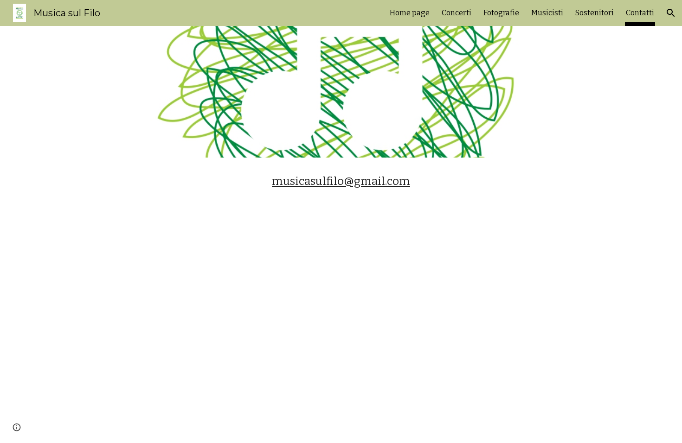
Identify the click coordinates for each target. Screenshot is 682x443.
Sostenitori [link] (594, 12)
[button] (671, 13)
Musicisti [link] (547, 12)
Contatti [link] (640, 12)
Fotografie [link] (501, 12)
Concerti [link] (456, 12)
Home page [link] (410, 12)
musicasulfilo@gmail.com (341, 181)
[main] (341, 181)
